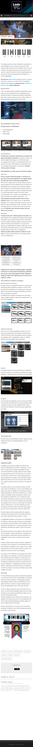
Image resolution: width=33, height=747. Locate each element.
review (10, 655)
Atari (13, 83)
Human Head (12, 79)
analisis (4, 651)
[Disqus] (16, 717)
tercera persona (6, 658)
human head (18, 651)
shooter (17, 655)
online (4, 655)
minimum (27, 651)
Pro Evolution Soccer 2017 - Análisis (21, 15)
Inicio (2, 19)
